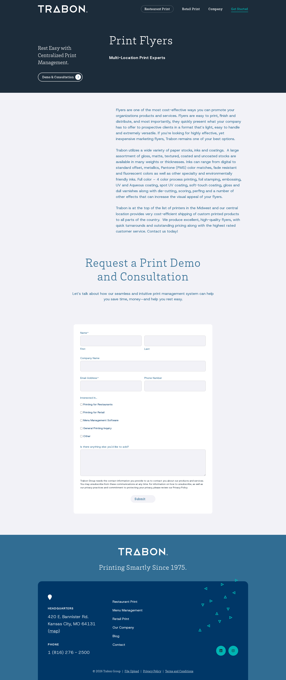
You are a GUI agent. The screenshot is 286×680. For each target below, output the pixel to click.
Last (147, 349)
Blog (116, 636)
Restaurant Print (157, 9)
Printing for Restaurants (98, 404)
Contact (119, 644)
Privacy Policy (152, 671)
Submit (140, 499)
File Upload (132, 671)
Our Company (123, 627)
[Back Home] (63, 9)
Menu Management (128, 610)
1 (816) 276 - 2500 (69, 652)
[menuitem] (157, 9)
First (82, 349)
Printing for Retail (93, 412)
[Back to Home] (143, 552)
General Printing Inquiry (97, 428)
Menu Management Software (101, 420)
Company (215, 9)
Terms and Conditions (179, 671)
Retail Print (191, 9)
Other (87, 436)
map (53, 631)
